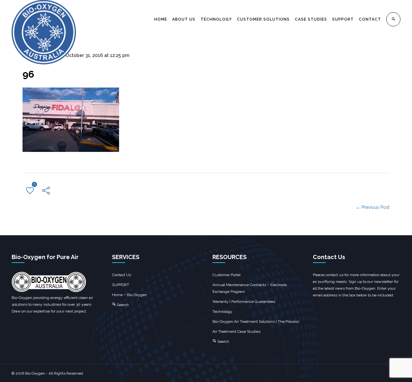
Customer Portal (226, 275)
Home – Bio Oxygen (129, 295)
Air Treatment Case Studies (236, 331)
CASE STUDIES (311, 19)
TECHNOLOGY (216, 19)
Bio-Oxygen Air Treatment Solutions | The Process (255, 321)
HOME (160, 19)
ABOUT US (183, 19)
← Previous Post (372, 207)
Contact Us (121, 275)
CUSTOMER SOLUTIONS (263, 19)
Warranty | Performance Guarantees (243, 301)
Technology (222, 311)
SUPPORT (343, 19)
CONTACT (370, 19)
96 (28, 74)
